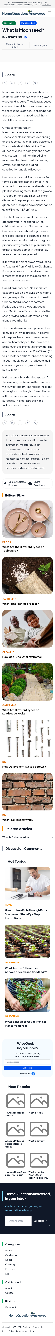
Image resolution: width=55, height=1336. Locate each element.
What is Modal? (36, 1112)
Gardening (9, 598)
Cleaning (8, 652)
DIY (4, 761)
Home (8, 904)
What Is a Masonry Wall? (17, 819)
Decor (6, 542)
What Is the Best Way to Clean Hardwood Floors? (38, 1175)
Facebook (10, 1307)
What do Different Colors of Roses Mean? (14, 1144)
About (8, 1288)
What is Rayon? (36, 1141)
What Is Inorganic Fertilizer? (20, 603)
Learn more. (46, 5)
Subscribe (27, 1068)
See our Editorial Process (17, 483)
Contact (10, 1292)
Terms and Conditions (25, 1331)
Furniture (10, 1269)
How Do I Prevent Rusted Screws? (24, 766)
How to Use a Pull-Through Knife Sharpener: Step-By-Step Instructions (26, 914)
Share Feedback (39, 483)
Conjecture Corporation (33, 1327)
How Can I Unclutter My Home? (22, 656)
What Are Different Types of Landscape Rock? (20, 711)
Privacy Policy (8, 1331)
